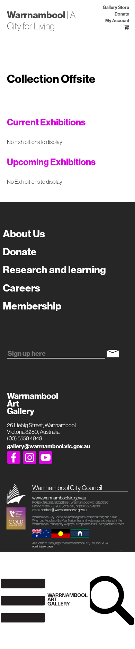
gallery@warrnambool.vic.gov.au (48, 446)
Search (112, 600)
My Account (117, 20)
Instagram (29, 457)
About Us (24, 234)
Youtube (45, 457)
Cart (122, 27)
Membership (32, 306)
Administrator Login (42, 546)
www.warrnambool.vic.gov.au (59, 497)
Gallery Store (116, 7)
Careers (21, 288)
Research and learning (54, 270)
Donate (122, 14)
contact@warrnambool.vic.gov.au (64, 510)
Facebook (13, 457)
